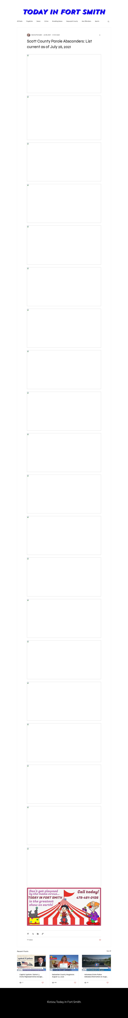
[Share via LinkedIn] (38, 934)
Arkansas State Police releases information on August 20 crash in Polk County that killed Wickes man (96, 975)
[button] (108, 21)
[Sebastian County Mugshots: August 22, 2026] (64, 963)
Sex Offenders (86, 21)
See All (109, 951)
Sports (97, 21)
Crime (46, 21)
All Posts (19, 21)
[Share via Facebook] (28, 934)
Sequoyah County (72, 21)
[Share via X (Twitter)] (33, 934)
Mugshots (29, 21)
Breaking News (57, 21)
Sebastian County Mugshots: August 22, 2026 (63, 975)
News (38, 21)
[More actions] (100, 35)
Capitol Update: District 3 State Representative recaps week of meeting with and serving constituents (31, 975)
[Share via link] (43, 934)
